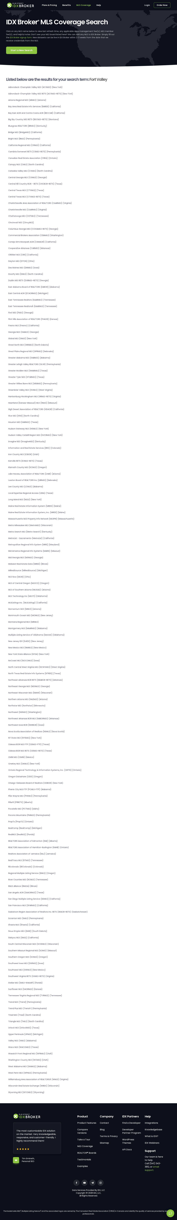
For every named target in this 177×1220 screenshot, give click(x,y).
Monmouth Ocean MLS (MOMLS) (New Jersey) (30, 615)
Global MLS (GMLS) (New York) (22, 338)
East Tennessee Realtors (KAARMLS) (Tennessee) (32, 299)
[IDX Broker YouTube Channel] (84, 1183)
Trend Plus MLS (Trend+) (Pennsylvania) (27, 1008)
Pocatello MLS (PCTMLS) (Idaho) (23, 808)
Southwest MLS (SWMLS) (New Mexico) (27, 969)
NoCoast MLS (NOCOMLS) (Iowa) (24, 660)
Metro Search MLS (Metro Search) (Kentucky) (30, 531)
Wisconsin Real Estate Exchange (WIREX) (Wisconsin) (33, 1085)
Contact (104, 1122)
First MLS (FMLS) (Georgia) (20, 312)
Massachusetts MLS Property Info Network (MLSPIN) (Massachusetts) (41, 518)
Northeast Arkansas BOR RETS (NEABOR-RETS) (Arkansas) (35, 680)
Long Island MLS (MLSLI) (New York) (25, 499)
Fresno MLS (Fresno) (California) (23, 325)
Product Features (86, 1122)
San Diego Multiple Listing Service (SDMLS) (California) (34, 899)
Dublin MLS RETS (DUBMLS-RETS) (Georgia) (28, 280)
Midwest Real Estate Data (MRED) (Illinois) (28, 564)
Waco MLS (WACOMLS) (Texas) (23, 1047)
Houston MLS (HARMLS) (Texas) (23, 422)
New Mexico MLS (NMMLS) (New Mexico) (27, 647)
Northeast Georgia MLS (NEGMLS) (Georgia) (29, 686)
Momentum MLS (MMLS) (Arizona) (24, 609)
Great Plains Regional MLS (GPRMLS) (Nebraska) (31, 351)
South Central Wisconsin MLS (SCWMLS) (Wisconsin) (33, 944)
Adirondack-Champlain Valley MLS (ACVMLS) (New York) (35, 87)
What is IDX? (151, 1136)
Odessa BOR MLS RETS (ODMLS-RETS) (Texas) (30, 750)
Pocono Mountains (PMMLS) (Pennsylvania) (29, 815)
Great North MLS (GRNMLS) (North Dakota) (28, 344)
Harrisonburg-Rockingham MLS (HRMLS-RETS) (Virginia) (34, 396)
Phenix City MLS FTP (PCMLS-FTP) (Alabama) (29, 789)
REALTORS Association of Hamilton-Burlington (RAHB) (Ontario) (38, 847)
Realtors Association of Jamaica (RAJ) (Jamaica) (32, 853)
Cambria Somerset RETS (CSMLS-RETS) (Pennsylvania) (34, 151)
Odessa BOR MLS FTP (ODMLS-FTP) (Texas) (29, 744)
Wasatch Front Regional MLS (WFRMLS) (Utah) (30, 1053)
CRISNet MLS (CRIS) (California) (23, 254)
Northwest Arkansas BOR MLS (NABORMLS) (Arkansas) (33, 718)
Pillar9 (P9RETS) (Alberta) (20, 802)
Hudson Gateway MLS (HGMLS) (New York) (28, 428)
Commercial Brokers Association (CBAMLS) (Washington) (36, 235)
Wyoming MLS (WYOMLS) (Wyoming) (26, 1092)
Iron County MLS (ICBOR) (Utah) (23, 454)
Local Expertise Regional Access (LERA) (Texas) (30, 493)
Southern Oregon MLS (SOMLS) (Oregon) (28, 957)
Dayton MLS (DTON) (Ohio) (21, 261)
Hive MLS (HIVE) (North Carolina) (23, 415)
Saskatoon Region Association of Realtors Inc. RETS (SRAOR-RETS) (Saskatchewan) (48, 911)
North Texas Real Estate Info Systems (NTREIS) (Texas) (34, 673)
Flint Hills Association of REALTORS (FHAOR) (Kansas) (33, 319)
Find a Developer (131, 1122)
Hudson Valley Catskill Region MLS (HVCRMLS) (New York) (35, 435)
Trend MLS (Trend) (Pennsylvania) (24, 1002)
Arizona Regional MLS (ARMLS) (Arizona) (27, 100)
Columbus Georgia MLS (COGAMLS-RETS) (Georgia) (33, 229)
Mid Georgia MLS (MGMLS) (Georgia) (25, 557)
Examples (82, 1166)
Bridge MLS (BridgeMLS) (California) (25, 132)
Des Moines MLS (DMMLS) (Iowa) (23, 267)
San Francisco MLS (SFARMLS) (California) (28, 905)
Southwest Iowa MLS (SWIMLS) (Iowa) (26, 963)
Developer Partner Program (131, 1131)
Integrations (151, 1122)
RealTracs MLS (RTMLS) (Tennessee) (25, 860)
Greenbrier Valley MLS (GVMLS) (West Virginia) (30, 390)
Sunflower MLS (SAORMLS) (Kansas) (25, 989)
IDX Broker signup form (21, 37)
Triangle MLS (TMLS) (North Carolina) (26, 1021)
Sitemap (104, 1142)
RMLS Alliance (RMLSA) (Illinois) (22, 886)
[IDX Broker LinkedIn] (92, 1183)
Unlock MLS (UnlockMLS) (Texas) (23, 1027)
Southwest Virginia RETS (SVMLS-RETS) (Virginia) (31, 976)
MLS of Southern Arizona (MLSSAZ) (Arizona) (29, 589)
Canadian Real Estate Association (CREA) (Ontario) (33, 158)
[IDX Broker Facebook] (76, 1183)
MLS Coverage (83, 5)
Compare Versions (82, 1131)
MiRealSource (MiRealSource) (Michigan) (28, 570)
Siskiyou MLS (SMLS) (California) (23, 937)
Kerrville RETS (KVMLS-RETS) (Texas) (25, 461)
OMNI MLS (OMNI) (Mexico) (21, 757)
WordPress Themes (128, 1141)
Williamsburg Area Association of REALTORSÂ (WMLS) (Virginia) (38, 1079)
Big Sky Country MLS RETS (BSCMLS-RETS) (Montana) (33, 119)
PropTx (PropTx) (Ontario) (21, 821)
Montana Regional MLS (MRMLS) (23, 622)
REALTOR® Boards (86, 1152)
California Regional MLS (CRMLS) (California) (29, 145)
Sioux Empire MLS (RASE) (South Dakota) (27, 931)
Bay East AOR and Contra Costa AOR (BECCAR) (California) (36, 113)
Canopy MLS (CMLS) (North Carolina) (26, 164)
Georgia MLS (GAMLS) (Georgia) (23, 332)
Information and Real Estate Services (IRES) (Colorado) (34, 448)
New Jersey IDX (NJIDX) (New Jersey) (26, 641)
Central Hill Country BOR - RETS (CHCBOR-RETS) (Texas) (35, 183)
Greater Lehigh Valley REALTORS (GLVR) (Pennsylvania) (34, 364)
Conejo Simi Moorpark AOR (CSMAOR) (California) (32, 241)
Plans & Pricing (49, 5)
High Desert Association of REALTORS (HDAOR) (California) (36, 409)
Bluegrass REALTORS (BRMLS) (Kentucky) (27, 126)
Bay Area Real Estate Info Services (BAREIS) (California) (34, 106)
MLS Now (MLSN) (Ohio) (19, 576)
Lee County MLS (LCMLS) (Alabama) (25, 486)
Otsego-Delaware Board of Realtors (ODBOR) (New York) (35, 783)
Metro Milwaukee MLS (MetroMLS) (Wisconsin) (30, 525)
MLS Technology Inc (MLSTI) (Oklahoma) (28, 596)
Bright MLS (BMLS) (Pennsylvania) (24, 138)
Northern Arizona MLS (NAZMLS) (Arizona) (28, 699)
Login (147, 5)
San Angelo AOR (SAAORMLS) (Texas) (26, 892)
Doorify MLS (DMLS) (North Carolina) (25, 274)
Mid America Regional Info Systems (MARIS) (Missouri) (34, 551)
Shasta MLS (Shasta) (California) (24, 924)
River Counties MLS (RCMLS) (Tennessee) (28, 879)
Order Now (162, 5)
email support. (152, 1168)
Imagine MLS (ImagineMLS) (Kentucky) (27, 441)
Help (98, 5)
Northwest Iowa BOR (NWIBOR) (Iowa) (26, 725)
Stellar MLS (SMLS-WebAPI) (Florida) (25, 982)
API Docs (127, 1149)
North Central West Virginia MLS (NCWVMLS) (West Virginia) (36, 667)
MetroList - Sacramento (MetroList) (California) (31, 538)
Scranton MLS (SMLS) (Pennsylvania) (26, 918)
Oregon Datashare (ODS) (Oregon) (25, 776)
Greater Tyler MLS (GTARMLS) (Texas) (26, 377)
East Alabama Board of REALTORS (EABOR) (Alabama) (34, 287)
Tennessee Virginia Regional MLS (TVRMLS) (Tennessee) (35, 995)
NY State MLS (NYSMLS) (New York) (25, 737)
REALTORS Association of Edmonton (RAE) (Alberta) (33, 841)
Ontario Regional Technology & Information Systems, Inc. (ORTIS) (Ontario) (44, 770)
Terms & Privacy (109, 1136)
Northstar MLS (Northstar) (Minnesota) (26, 705)
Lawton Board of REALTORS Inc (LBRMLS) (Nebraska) (33, 480)
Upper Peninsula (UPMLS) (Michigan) (25, 1034)
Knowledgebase (153, 1129)
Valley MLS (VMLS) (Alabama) (22, 1040)
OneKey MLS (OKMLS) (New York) (24, 763)
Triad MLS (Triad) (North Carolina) (24, 1015)
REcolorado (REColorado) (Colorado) (26, 866)
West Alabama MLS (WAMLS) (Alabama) (27, 1066)
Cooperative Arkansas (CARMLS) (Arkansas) (29, 248)
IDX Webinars (152, 1142)
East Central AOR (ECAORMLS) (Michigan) (28, 293)
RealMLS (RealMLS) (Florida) (21, 834)
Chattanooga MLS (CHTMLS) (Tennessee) (28, 216)
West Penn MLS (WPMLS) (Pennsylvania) (27, 1072)
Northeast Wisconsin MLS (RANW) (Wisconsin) (30, 692)
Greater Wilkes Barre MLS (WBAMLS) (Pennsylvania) (32, 383)
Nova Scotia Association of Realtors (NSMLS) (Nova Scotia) (36, 731)
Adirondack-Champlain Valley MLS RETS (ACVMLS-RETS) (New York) (40, 93)
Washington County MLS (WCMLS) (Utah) (28, 1060)
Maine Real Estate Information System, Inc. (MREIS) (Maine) (37, 512)
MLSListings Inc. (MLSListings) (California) (27, 602)
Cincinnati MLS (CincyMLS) (21, 222)
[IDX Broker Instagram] (100, 1183)
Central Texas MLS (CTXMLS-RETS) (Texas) (29, 196)
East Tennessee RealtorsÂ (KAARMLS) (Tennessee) (32, 306)
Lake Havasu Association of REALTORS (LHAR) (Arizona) (34, 473)
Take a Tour (83, 1139)
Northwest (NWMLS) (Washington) (24, 712)
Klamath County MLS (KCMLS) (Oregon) (27, 467)
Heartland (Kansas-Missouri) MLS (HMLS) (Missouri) (32, 402)
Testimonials (84, 1159)
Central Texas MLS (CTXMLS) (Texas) (26, 190)
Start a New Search (21, 50)
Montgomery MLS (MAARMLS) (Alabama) (28, 628)
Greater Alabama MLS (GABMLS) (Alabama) (29, 357)
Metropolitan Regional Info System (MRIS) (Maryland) (34, 544)
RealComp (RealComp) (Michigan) (25, 828)
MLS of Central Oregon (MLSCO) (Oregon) (28, 583)
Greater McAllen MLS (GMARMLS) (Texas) (28, 370)
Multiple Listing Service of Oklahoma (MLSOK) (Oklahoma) (36, 634)
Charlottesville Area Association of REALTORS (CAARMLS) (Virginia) (40, 203)
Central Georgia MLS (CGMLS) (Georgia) (27, 177)
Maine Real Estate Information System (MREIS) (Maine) (34, 506)
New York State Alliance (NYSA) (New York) (28, 654)
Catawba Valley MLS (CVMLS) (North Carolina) (30, 171)
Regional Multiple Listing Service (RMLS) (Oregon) (32, 873)
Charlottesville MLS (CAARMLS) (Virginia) (27, 209)
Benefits (66, 5)
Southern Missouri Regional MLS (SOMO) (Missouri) (32, 950)
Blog (102, 1129)
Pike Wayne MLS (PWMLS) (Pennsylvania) (28, 795)
